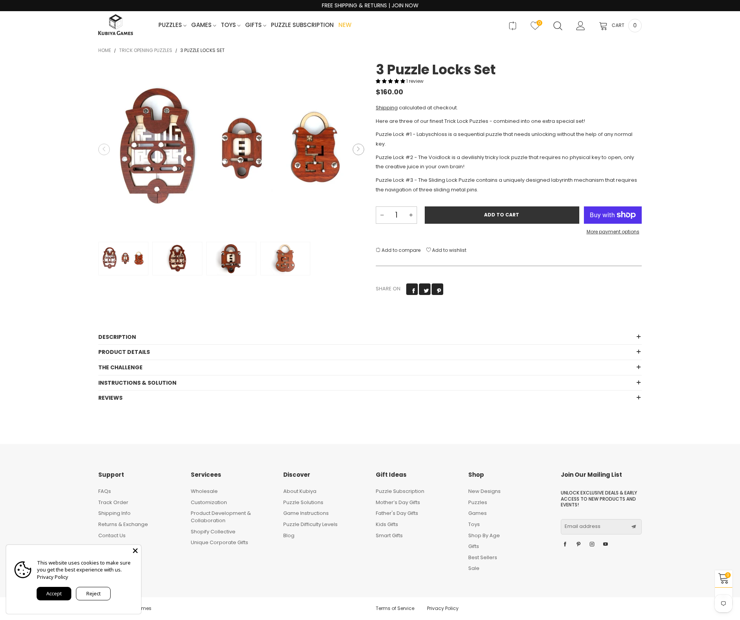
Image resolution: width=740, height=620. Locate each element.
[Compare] (512, 25)
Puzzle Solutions (303, 502)
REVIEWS (110, 398)
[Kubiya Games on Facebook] (565, 544)
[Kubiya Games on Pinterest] (578, 544)
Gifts (254, 25)
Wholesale (204, 491)
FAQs (104, 491)
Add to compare (400, 250)
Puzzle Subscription (302, 25)
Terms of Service (395, 608)
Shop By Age (484, 535)
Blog (288, 535)
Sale (473, 568)
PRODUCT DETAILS (124, 352)
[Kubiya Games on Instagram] (592, 544)
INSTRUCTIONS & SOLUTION (137, 383)
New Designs (484, 491)
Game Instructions (306, 513)
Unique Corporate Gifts (219, 542)
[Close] (135, 551)
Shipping (387, 107)
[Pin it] (437, 289)
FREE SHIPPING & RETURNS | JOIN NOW (370, 5)
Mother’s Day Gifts (398, 502)
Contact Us (112, 535)
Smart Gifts (389, 535)
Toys (229, 25)
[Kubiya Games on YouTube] (605, 544)
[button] (104, 149)
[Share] (412, 289)
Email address (582, 526)
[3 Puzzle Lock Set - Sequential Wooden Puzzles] (231, 149)
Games (202, 25)
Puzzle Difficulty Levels (310, 524)
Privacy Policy (443, 608)
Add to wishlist (448, 250)
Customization (209, 502)
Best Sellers (482, 557)
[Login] (580, 25)
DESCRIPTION (117, 337)
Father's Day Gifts (397, 513)
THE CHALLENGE (120, 367)
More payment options (613, 231)
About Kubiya (299, 491)
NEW (345, 25)
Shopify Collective (213, 531)
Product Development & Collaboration (221, 516)
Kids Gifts (387, 524)
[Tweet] (425, 289)
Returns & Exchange (123, 524)
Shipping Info (114, 513)
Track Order (113, 502)
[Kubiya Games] (115, 24)
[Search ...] (558, 25)
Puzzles (170, 25)
